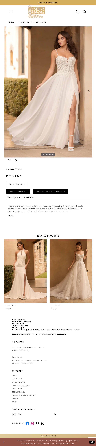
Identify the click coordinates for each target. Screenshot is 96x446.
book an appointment (18, 191)
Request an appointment (22, 363)
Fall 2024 (41, 22)
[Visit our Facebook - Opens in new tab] (27, 423)
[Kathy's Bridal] (36, 11)
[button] (11, 11)
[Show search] (84, 11)
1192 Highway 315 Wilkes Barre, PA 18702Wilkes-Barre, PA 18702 (28, 349)
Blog (14, 402)
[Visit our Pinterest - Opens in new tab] (37, 423)
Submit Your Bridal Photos (24, 395)
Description (14, 197)
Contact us (17, 379)
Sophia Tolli (25, 22)
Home (11, 22)
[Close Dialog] (3, 442)
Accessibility (18, 389)
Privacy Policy (18, 392)
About (15, 376)
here (72, 443)
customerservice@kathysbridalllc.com (29, 360)
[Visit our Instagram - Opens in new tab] (32, 423)
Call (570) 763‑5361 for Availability (50, 191)
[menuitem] (11, 11)
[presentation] (25, 271)
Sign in (15, 399)
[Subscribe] (55, 414)
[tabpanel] (48, 91)
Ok (92, 442)
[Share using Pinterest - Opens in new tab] (16, 160)
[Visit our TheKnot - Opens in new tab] (42, 423)
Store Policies (18, 382)
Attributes (29, 197)
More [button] (10, 216)
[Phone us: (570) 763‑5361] (77, 11)
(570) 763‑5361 (17, 357)
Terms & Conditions (20, 385)
